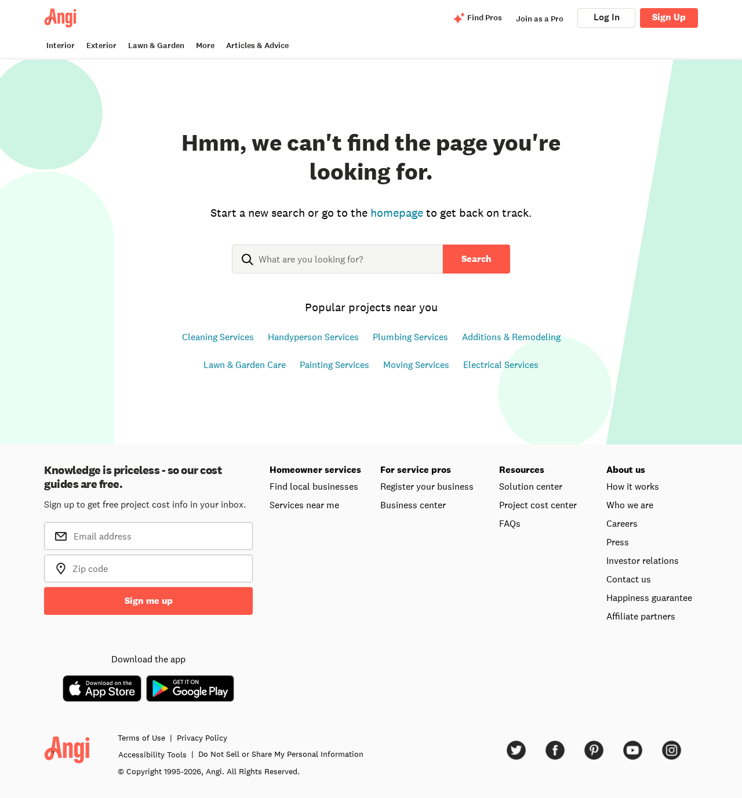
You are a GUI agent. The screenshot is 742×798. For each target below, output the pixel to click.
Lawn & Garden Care (244, 364)
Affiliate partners (640, 616)
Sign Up (669, 17)
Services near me (304, 505)
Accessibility (152, 754)
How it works (632, 486)
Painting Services (334, 364)
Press (617, 542)
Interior (60, 45)
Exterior (101, 45)
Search (476, 259)
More (205, 45)
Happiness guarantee (649, 597)
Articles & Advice (257, 45)
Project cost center (538, 505)
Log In (607, 17)
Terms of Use (141, 738)
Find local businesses (314, 486)
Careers (622, 523)
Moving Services (416, 364)
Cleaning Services (218, 336)
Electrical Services (501, 364)
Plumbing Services (410, 336)
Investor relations (642, 560)
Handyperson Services (313, 336)
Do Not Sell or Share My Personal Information (280, 754)
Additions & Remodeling (511, 336)
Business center (413, 505)
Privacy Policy (202, 738)
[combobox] (337, 268)
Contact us (628, 579)
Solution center (530, 486)
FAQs (510, 523)
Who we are (629, 505)
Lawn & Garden (156, 45)
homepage (396, 213)
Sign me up (149, 601)
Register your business (427, 486)
